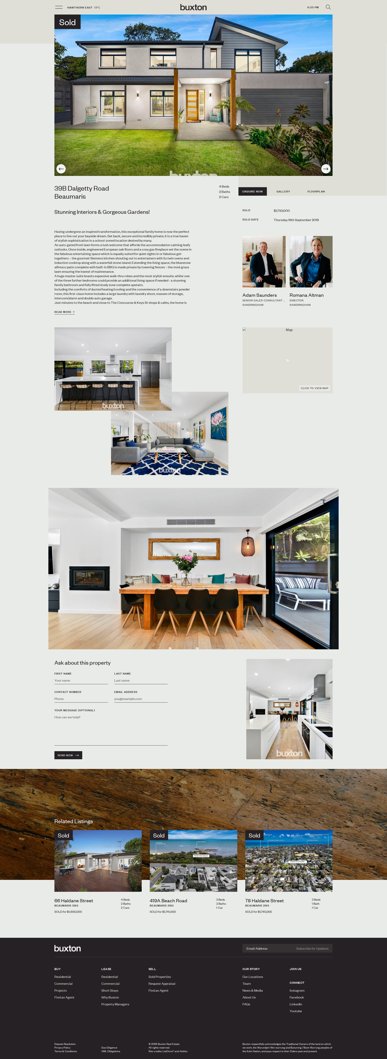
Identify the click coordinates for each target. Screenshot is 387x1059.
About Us (249, 997)
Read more (63, 312)
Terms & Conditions (65, 1051)
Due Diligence (109, 1047)
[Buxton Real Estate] (75, 948)
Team (246, 983)
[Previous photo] (61, 168)
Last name (122, 673)
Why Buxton (110, 997)
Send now (65, 755)
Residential (62, 976)
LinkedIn (296, 1004)
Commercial (63, 983)
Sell (152, 969)
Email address (125, 692)
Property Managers (115, 1004)
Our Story (251, 969)
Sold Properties (160, 976)
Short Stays (109, 990)
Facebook (297, 997)
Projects (60, 990)
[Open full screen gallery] (193, 95)
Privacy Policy (62, 1047)
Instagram (297, 990)
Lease (106, 969)
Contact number (67, 692)
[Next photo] (326, 168)
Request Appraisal (162, 983)
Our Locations (252, 976)
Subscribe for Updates (312, 948)
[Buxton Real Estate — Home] (193, 7)
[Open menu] (58, 7)
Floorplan (316, 191)
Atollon (183, 1051)
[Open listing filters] (328, 7)
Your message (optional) (74, 710)
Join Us (296, 969)
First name (63, 673)
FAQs (246, 1004)
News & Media (252, 990)
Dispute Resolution (65, 1044)
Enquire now (252, 191)
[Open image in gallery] (169, 433)
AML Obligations (110, 1051)
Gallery (283, 191)
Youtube (296, 1011)
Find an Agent (64, 997)
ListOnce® (168, 1051)
